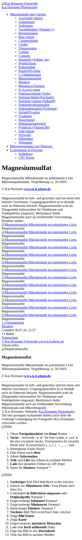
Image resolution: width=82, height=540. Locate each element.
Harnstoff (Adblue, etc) (34, 59)
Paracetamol (27, 120)
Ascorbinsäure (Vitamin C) (36, 29)
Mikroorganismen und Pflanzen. (31, 146)
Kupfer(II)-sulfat (29, 71)
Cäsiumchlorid (28, 41)
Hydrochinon (27, 63)
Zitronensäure (28, 48)
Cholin (23, 44)
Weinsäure (25, 142)
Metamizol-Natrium (32, 86)
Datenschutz (10, 337)
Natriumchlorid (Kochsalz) (36, 97)
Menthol (24, 82)
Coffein (24, 52)
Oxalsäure (25, 116)
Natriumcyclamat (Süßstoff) (37, 101)
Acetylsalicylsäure (31, 18)
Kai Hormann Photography (57, 411)
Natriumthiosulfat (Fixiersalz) (38, 108)
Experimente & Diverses (26, 150)
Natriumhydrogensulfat (34, 105)
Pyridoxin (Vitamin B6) (34, 127)
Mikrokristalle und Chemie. (28, 14)
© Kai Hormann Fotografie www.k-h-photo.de (33, 341)
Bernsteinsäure (28, 33)
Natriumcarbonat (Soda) (34, 93)
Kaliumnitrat (27, 67)
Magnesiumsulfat (30, 78)
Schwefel (25, 135)
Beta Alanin (26, 37)
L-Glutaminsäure (30, 74)
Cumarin (24, 56)
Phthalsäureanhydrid (32, 123)
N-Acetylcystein (29, 90)
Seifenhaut (26, 154)
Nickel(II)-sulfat (29, 112)
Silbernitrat (26, 138)
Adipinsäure (27, 22)
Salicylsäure (26, 131)
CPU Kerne (26, 157)
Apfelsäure (26, 25)
